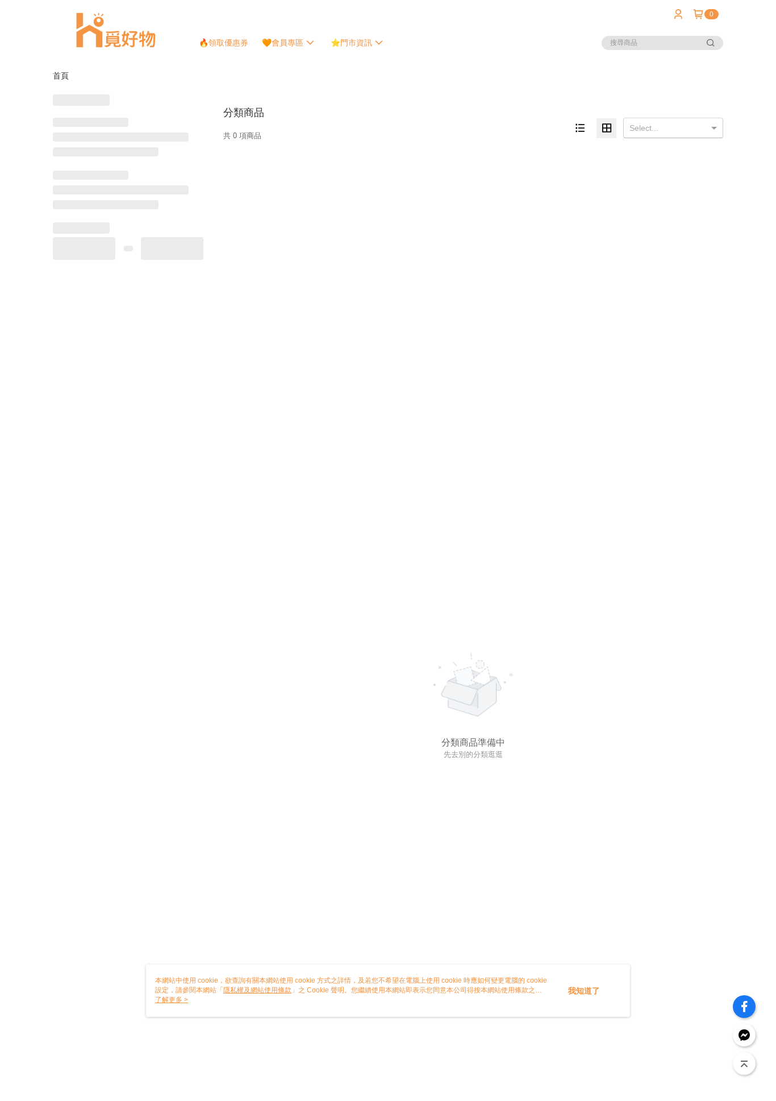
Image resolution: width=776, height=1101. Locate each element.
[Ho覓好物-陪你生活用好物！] (116, 29)
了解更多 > (171, 1000)
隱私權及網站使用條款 (257, 990)
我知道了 (584, 990)
